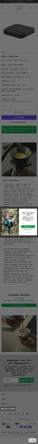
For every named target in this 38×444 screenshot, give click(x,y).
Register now (28, 226)
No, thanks (28, 232)
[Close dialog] (36, 210)
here (31, 229)
